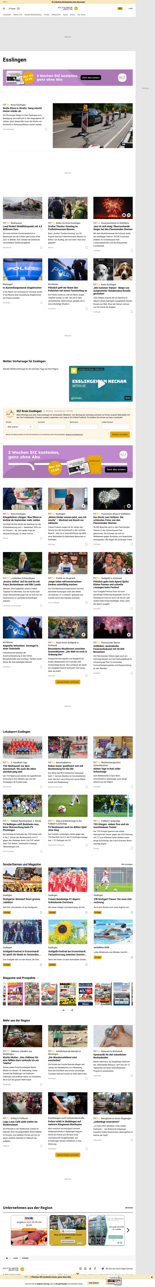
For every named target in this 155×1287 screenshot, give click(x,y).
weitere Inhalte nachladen (68, 682)
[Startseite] (7, 1258)
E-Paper (12, 9)
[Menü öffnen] (4, 8)
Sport (65, 15)
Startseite (7, 15)
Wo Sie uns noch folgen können (119, 1269)
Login (130, 8)
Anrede (8, 422)
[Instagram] (80, 1269)
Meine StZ (17, 15)
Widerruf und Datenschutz (74, 434)
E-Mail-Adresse (107, 422)
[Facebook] (95, 1269)
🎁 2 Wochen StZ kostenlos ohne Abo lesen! (68, 2)
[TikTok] (90, 1269)
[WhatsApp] (85, 1269)
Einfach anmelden (120, 434)
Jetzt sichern (94, 1283)
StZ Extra (81, 15)
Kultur (72, 15)
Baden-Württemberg (33, 15)
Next (128, 1230)
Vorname (41, 422)
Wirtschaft (56, 15)
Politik (46, 15)
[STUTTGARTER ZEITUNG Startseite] (68, 8)
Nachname (74, 422)
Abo (120, 8)
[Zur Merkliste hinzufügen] (46, 129)
